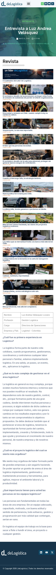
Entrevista (28, 21)
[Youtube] (49, 3)
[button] (28, 3)
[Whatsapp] (42, 3)
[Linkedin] (45, 3)
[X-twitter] (52, 3)
